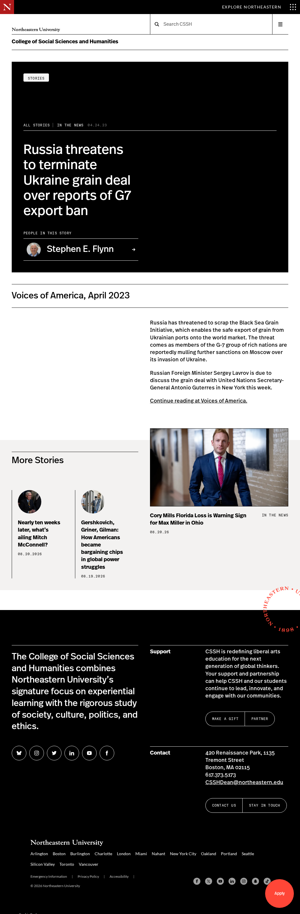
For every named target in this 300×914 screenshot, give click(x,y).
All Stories (36, 125)
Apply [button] (280, 893)
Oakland (208, 853)
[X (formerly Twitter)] (208, 881)
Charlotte (103, 853)
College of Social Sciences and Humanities (65, 41)
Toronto (66, 864)
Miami (141, 853)
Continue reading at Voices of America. (198, 401)
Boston (59, 853)
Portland (229, 853)
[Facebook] (196, 881)
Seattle (248, 853)
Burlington (80, 853)
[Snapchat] (255, 881)
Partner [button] (259, 719)
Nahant (158, 853)
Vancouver (88, 864)
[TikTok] (267, 881)
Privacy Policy (88, 876)
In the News (70, 125)
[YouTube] (220, 881)
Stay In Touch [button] (264, 805)
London (124, 853)
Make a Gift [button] (225, 719)
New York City (183, 853)
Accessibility (119, 876)
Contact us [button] (224, 805)
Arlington (39, 853)
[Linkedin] (232, 881)
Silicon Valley (42, 864)
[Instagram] (243, 881)
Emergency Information (48, 876)
